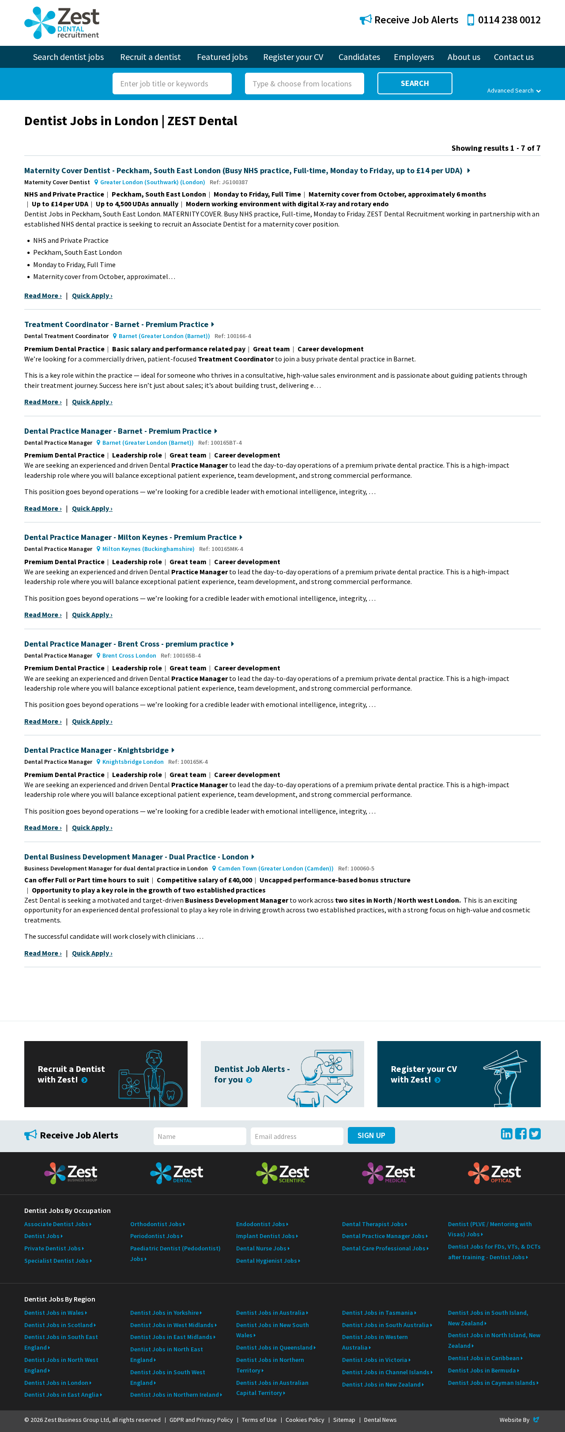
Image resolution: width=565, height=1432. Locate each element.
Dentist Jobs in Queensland (274, 1347)
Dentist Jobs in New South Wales (272, 1330)
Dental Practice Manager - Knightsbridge (96, 750)
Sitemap (344, 1420)
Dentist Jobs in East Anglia (61, 1395)
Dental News (380, 1420)
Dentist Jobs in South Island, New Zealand (488, 1318)
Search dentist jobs (68, 56)
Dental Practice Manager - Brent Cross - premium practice (126, 644)
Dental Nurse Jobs (261, 1248)
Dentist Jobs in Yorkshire (164, 1313)
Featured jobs (222, 56)
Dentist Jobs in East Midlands (171, 1337)
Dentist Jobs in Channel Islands (385, 1372)
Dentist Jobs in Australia (270, 1313)
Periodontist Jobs (155, 1236)
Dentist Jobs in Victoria (374, 1360)
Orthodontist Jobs (156, 1224)
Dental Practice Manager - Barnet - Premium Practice (117, 431)
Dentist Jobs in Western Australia (375, 1342)
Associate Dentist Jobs (56, 1224)
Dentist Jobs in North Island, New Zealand (494, 1340)
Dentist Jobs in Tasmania (377, 1313)
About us (464, 56)
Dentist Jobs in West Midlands (172, 1325)
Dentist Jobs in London (56, 1383)
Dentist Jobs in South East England (61, 1342)
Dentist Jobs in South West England (167, 1377)
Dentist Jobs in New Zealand (381, 1384)
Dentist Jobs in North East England (166, 1354)
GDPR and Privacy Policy (201, 1420)
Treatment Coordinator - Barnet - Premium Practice (116, 324)
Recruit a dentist (150, 56)
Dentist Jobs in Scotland (58, 1325)
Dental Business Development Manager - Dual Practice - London (136, 857)
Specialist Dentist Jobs (56, 1261)
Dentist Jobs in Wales (54, 1313)
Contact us (514, 56)
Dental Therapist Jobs (373, 1224)
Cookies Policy (305, 1420)
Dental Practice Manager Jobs (383, 1236)
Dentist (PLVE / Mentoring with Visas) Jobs (490, 1229)
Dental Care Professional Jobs (384, 1248)
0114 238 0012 (509, 19)
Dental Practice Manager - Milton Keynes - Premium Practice (130, 537)
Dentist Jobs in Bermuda (482, 1370)
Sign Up (371, 1135)
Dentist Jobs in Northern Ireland (174, 1395)
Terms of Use (259, 1420)
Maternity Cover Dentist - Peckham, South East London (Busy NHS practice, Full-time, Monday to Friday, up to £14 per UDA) (244, 170)
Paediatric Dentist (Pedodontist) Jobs (175, 1253)
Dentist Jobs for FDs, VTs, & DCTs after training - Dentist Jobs (494, 1251)
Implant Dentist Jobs (265, 1236)
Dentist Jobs (42, 1236)
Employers (414, 56)
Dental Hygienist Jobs (266, 1261)
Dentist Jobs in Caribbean (484, 1358)
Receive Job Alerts (415, 19)
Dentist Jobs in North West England (61, 1365)
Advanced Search (510, 90)
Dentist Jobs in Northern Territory (270, 1365)
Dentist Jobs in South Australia (385, 1325)
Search (415, 83)
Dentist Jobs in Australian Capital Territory (272, 1388)
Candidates (359, 56)
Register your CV (293, 56)
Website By (520, 1420)
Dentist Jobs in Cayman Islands (491, 1383)
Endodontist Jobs (260, 1224)
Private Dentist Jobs (52, 1248)
